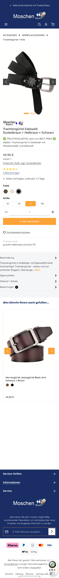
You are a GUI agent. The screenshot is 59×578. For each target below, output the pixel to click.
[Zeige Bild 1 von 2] (26, 113)
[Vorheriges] (6, 82)
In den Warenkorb (29, 221)
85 (8, 203)
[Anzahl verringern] (6, 212)
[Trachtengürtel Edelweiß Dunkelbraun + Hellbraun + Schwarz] (29, 82)
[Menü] (6, 24)
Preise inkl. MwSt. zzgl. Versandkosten (22, 163)
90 (19, 203)
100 (42, 203)
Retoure (29, 574)
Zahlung (19, 574)
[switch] (52, 573)
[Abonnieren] (51, 531)
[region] (29, 82)
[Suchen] (39, 24)
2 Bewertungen (11, 172)
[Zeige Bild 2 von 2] (32, 113)
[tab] (28, 263)
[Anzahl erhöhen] (53, 212)
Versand (9, 574)
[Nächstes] (53, 82)
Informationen (11, 482)
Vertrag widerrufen (45, 574)
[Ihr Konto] (46, 24)
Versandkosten (11, 564)
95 (30, 203)
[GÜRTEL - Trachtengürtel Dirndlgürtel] (13, 123)
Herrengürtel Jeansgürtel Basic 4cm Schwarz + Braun (26, 379)
